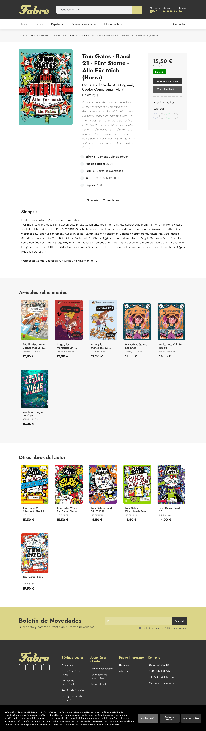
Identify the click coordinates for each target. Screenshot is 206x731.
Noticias (124, 665)
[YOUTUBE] (38, 667)
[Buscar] (137, 10)
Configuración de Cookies (72, 698)
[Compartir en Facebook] (155, 116)
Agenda (123, 671)
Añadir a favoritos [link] (164, 102)
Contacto (179, 24)
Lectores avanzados (75, 35)
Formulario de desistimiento (98, 676)
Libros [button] (39, 24)
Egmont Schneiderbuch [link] (113, 156)
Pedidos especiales (101, 668)
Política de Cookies (73, 690)
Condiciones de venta (71, 673)
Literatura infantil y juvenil (44, 35)
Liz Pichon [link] (90, 95)
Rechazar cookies (170, 718)
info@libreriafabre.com (162, 677)
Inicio (22, 35)
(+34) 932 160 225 (159, 671)
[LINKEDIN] (46, 667)
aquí (117, 724)
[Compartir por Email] (175, 116)
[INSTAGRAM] (30, 667)
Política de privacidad (68, 682)
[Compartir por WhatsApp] (168, 116)
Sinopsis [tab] (92, 200)
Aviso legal (68, 665)
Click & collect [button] (165, 89)
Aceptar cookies (191, 718)
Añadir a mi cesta (167, 81)
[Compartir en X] (162, 116)
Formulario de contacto (163, 683)
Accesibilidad (98, 684)
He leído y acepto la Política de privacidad (165, 628)
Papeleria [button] (57, 24)
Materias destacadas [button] (83, 24)
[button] (155, 9)
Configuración (148, 718)
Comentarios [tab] (111, 200)
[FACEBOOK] (22, 667)
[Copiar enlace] (155, 122)
